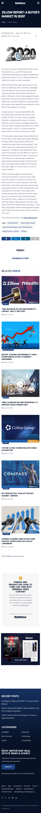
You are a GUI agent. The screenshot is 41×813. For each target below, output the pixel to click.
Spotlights (5, 732)
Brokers (6, 488)
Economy (6, 534)
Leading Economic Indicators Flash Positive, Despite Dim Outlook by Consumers (18, 541)
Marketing (25, 732)
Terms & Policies (7, 792)
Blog (9, 786)
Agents (5, 304)
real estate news (28, 223)
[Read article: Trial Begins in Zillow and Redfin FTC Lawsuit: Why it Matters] (20, 289)
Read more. (25, 605)
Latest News (12, 22)
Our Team (27, 786)
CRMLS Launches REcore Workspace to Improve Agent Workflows (20, 403)
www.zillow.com (30, 217)
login (9, 556)
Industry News (8, 349)
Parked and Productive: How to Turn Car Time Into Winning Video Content (20, 587)
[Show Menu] (3, 3)
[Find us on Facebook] (2, 797)
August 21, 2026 (8, 314)
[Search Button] (38, 3)
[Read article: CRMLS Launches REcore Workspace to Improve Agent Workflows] (20, 383)
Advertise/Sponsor (7, 789)
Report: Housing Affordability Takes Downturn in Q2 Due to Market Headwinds (19, 357)
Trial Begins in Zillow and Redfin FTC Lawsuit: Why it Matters (19, 310)
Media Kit (19, 789)
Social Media (26, 740)
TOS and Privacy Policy (27, 773)
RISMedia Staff (20, 258)
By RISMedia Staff (8, 33)
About (4, 786)
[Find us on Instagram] (9, 797)
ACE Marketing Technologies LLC (24, 792)
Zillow (24, 231)
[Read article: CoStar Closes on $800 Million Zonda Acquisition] (20, 428)
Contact (34, 786)
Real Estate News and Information (17, 227)
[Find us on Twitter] (5, 797)
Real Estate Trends (11, 231)
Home (3, 22)
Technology (26, 736)
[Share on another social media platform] (35, 238)
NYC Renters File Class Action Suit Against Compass (18, 494)
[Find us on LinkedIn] (16, 797)
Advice (4, 740)
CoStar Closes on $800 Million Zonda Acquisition (19, 449)
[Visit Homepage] (20, 3)
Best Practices (7, 736)
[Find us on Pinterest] (12, 797)
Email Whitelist (28, 789)
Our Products (17, 786)
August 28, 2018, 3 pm (23, 33)
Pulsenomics (13, 223)
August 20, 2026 (8, 499)
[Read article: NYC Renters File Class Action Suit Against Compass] (20, 474)
